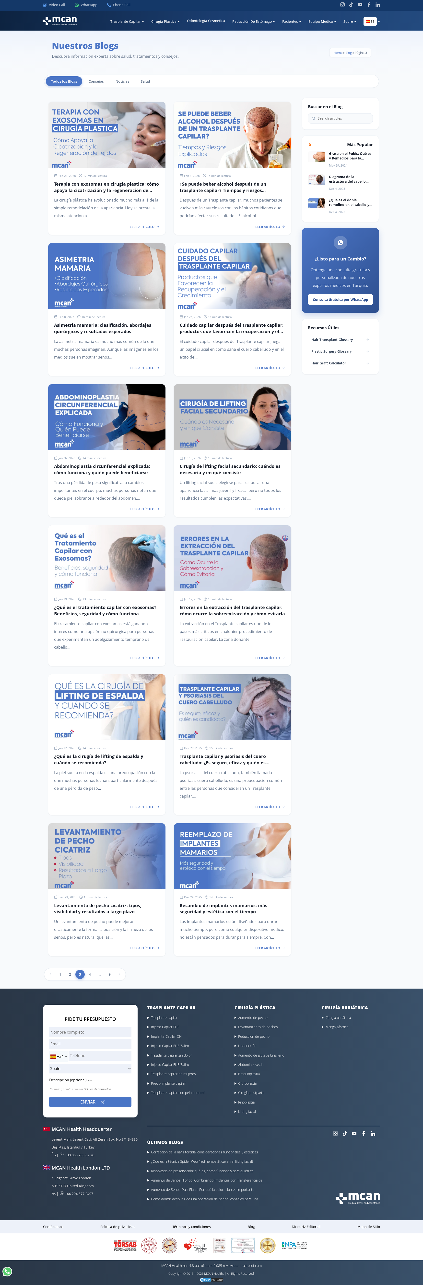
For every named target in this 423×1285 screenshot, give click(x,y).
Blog (348, 52)
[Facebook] (369, 4)
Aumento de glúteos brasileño (261, 1055)
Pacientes (290, 21)
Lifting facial (247, 1111)
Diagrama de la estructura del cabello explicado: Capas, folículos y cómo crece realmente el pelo (347, 179)
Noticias (122, 81)
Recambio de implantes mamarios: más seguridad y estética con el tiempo (223, 908)
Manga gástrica (337, 1027)
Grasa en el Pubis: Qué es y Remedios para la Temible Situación (350, 155)
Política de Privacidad (97, 1089)
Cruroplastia (247, 1083)
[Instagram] (342, 4)
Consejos (96, 81)
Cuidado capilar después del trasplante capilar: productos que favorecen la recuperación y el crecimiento (231, 331)
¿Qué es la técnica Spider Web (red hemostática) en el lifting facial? (202, 1161)
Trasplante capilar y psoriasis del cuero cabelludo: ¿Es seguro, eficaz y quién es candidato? (223, 762)
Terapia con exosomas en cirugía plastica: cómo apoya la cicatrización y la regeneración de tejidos (106, 190)
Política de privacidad (118, 1226)
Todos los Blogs (64, 81)
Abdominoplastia (250, 1064)
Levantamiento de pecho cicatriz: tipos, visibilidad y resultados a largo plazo (97, 908)
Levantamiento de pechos (258, 1027)
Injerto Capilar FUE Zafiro (170, 1045)
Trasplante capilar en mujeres (173, 1073)
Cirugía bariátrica (338, 1017)
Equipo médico (320, 21)
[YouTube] (360, 4)
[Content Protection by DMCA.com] (211, 1280)
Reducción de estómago (252, 21)
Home (337, 52)
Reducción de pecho (254, 1036)
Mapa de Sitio (368, 1226)
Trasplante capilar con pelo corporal (178, 1092)
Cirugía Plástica (163, 21)
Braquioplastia (249, 1073)
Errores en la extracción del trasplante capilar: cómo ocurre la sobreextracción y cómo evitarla (232, 610)
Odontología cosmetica (206, 20)
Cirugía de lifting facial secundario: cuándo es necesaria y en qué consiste (230, 469)
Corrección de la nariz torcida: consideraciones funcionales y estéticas (204, 1152)
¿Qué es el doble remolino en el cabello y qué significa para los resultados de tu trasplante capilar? (349, 202)
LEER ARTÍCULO (142, 227)
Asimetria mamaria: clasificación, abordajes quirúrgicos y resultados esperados (102, 328)
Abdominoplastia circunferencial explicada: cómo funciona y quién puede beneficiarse (102, 469)
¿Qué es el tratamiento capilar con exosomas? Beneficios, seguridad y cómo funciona (105, 610)
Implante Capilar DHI (167, 1036)
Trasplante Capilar (125, 21)
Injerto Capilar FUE (165, 1027)
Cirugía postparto (251, 1092)
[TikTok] (351, 4)
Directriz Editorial (306, 1226)
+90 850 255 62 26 (79, 1155)
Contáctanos (53, 1226)
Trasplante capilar (164, 1017)
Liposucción (247, 1045)
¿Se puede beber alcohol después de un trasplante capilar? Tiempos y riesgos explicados (223, 190)
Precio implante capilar (168, 1083)
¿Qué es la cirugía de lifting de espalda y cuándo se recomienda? (98, 759)
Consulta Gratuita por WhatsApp (340, 299)
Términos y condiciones (192, 1226)
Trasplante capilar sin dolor (171, 1055)
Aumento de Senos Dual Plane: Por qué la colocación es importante (202, 1189)
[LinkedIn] (378, 4)
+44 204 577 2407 (79, 1193)
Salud (145, 81)
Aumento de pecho (253, 1017)
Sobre (348, 21)
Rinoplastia (246, 1102)
